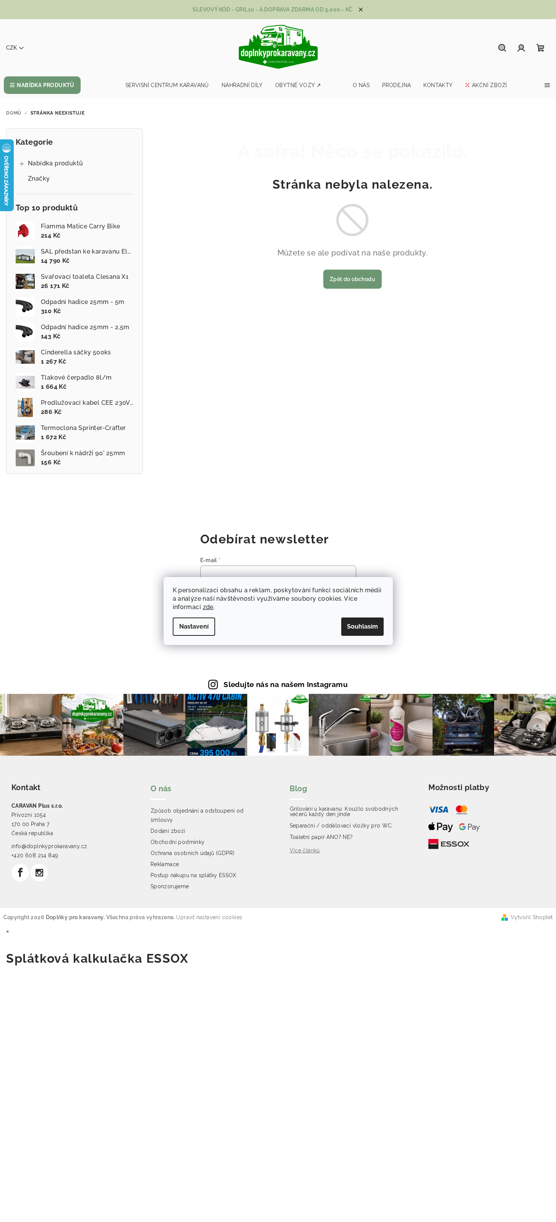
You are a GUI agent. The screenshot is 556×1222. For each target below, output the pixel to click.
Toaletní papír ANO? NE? (321, 837)
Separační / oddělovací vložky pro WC (341, 825)
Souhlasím (362, 626)
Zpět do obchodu (352, 279)
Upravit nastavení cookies (209, 917)
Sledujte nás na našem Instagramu (286, 684)
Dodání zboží (168, 831)
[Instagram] (39, 872)
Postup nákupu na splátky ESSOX (194, 875)
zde (208, 607)
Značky (39, 178)
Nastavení (194, 626)
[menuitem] (42, 85)
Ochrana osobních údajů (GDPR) (193, 853)
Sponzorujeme (170, 886)
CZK (11, 48)
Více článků (305, 850)
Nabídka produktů (55, 163)
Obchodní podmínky (178, 842)
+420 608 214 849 (34, 855)
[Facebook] (20, 872)
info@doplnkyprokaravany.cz (49, 846)
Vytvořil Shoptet (532, 917)
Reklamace (165, 864)
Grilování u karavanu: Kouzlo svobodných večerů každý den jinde (344, 811)
